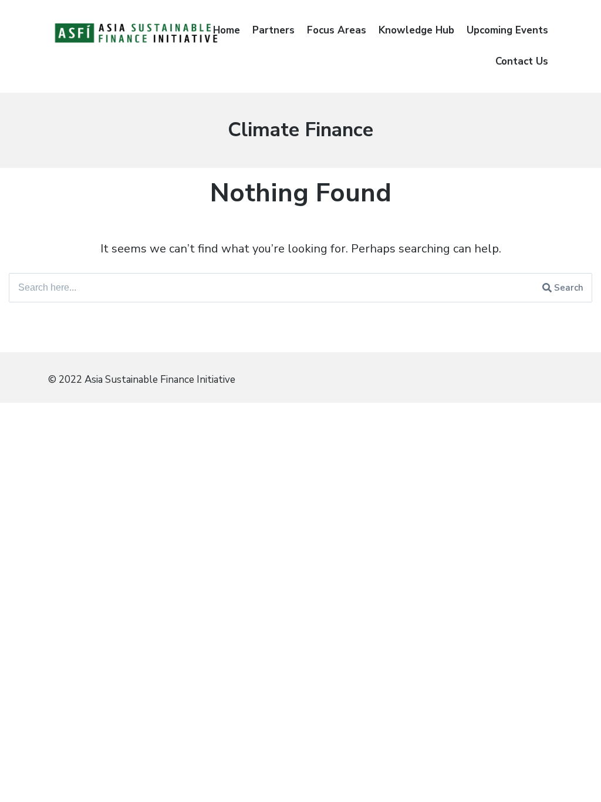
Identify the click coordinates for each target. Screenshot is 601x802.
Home (226, 30)
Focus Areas (336, 30)
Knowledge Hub (416, 30)
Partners (273, 30)
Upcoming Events (507, 30)
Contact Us (521, 61)
